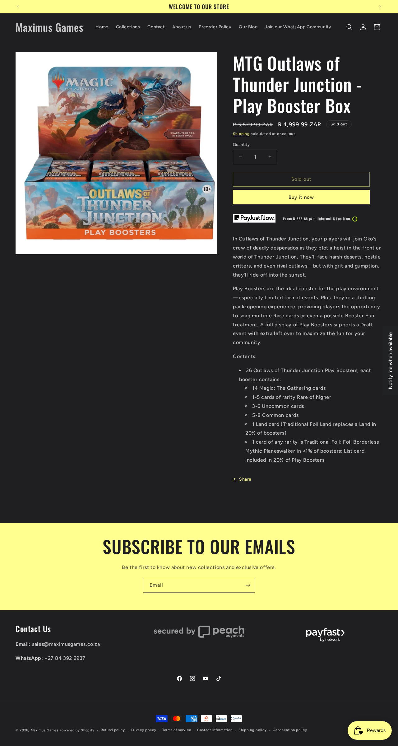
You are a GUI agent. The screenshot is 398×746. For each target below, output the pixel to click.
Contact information (214, 730)
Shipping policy (252, 730)
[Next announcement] (380, 6)
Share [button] (245, 479)
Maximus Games (44, 730)
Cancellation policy (290, 730)
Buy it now (301, 197)
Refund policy (113, 730)
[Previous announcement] (18, 6)
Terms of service (176, 730)
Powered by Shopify (77, 730)
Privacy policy (143, 730)
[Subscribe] (248, 585)
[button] (349, 27)
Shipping (241, 134)
